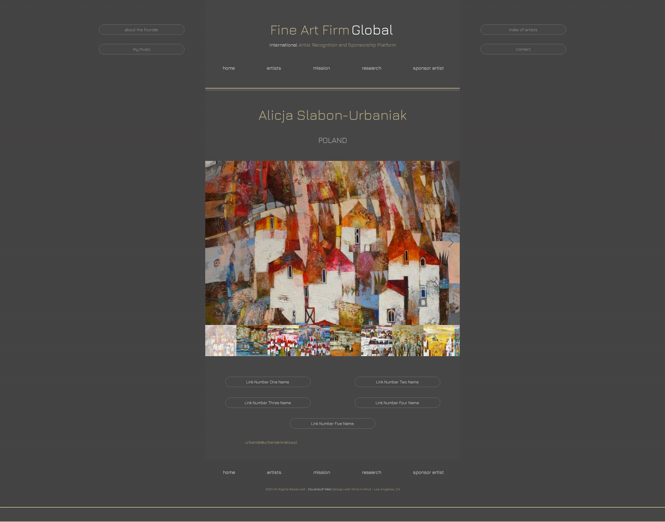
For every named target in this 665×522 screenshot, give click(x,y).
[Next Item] (451, 243)
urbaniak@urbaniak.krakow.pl (271, 442)
